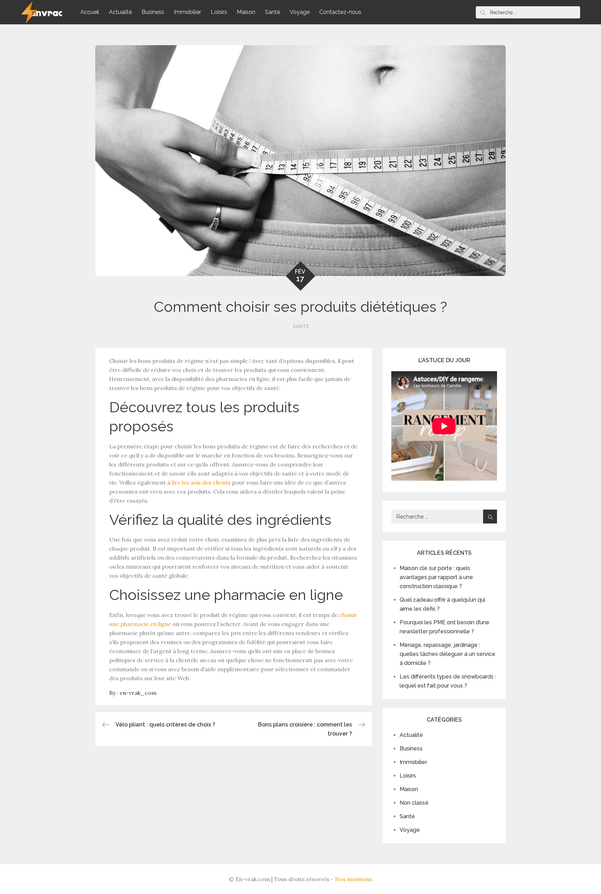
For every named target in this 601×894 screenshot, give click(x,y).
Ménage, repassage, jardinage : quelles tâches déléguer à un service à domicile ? (447, 654)
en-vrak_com (138, 692)
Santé (272, 12)
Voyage (300, 12)
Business (153, 12)
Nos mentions (353, 879)
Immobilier (187, 12)
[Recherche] (483, 12)
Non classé (414, 802)
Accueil (89, 12)
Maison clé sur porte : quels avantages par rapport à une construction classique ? (436, 577)
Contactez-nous (340, 12)
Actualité (120, 12)
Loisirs (219, 12)
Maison (246, 12)
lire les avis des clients (201, 482)
